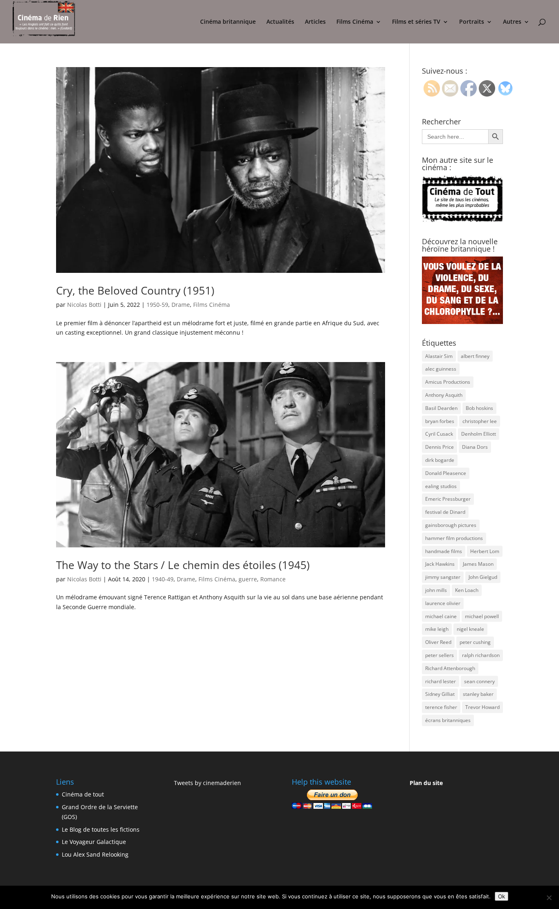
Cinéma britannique (228, 22)
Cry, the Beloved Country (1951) (135, 290)
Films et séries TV (416, 22)
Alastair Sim (439, 356)
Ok (501, 896)
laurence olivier (442, 603)
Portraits (471, 22)
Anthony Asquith (443, 395)
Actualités (280, 22)
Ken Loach (466, 590)
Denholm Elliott (478, 433)
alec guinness (440, 368)
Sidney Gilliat (440, 694)
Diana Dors (475, 446)
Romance (273, 579)
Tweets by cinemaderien (207, 783)
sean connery (479, 681)
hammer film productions (454, 538)
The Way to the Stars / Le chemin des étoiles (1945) (183, 565)
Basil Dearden (441, 408)
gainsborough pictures (450, 525)
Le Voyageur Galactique (94, 842)
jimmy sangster (442, 577)
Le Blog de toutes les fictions (101, 829)
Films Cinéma (354, 22)
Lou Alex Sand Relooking (95, 854)
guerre (248, 579)
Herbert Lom (484, 551)
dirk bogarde (439, 460)
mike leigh (437, 629)
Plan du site (426, 783)
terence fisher (441, 707)
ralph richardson (481, 655)
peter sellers (439, 655)
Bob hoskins (479, 408)
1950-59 (157, 304)
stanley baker (478, 694)
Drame (180, 304)
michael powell (482, 616)
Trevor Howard (482, 707)
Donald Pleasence (445, 473)
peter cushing (475, 642)
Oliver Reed (438, 642)
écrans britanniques (448, 720)
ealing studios (441, 486)
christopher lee (479, 421)
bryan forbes (439, 421)
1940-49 (163, 579)
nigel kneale (470, 629)
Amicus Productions (447, 381)
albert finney (475, 356)
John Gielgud (483, 577)
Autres (512, 22)
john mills (436, 590)
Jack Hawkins (440, 563)
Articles (315, 22)
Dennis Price (439, 446)
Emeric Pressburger (448, 498)
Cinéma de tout (83, 794)
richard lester (440, 681)
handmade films (443, 551)
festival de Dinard (445, 512)
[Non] (549, 897)
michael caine (441, 616)
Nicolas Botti (84, 304)
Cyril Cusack (439, 433)
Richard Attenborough (450, 668)
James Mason (478, 563)
